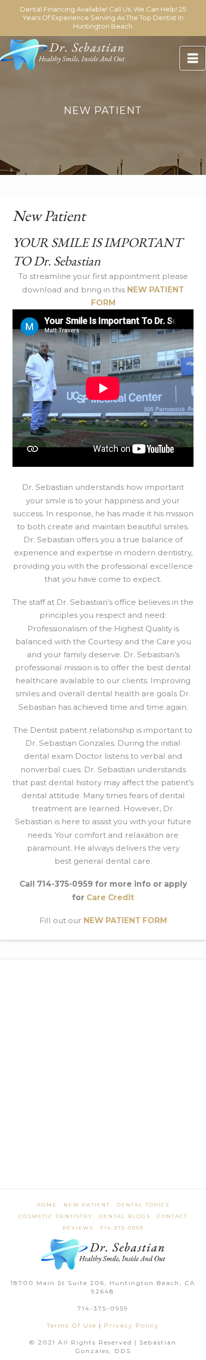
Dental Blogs (124, 1216)
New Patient (87, 1205)
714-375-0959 (122, 1228)
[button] (193, 58)
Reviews (78, 1228)
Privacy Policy (131, 1325)
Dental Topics (143, 1205)
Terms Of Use (71, 1325)
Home (46, 1205)
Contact (172, 1216)
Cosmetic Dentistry (55, 1216)
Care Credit (110, 897)
